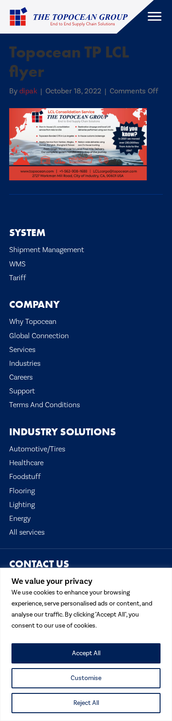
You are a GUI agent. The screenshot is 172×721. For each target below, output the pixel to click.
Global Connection (39, 335)
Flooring (22, 491)
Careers (21, 377)
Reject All (86, 703)
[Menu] (154, 16)
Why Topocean (32, 321)
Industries (24, 363)
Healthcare (26, 462)
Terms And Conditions (44, 405)
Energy (20, 518)
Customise (86, 678)
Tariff (17, 278)
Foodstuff (25, 476)
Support (22, 391)
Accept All (86, 653)
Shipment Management (46, 249)
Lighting (22, 504)
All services (26, 532)
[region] (86, 644)
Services (22, 349)
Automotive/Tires (37, 449)
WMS (17, 264)
